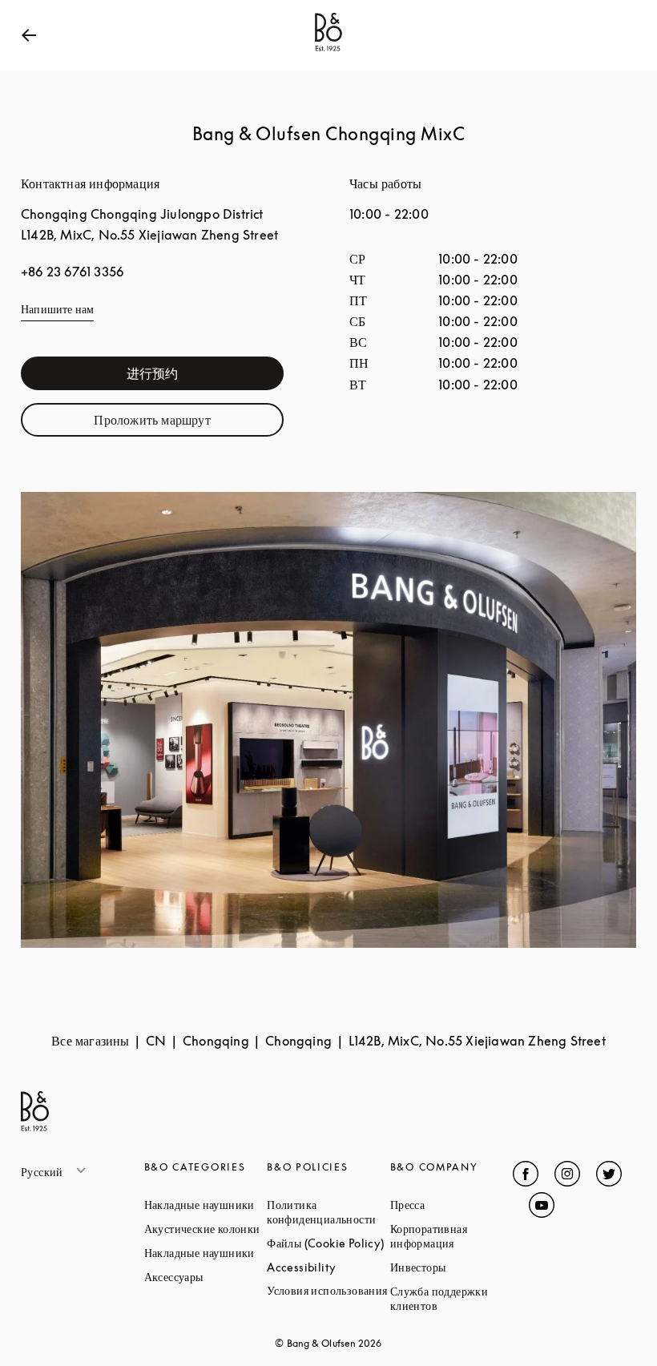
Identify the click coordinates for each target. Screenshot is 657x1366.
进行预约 (205, 377)
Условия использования (328, 1290)
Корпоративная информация (452, 1236)
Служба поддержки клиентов (452, 1298)
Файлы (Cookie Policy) (328, 1243)
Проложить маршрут (189, 423)
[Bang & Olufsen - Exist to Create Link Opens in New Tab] (328, 51)
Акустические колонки (206, 1228)
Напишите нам (57, 309)
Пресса (452, 1204)
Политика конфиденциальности (328, 1212)
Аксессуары (206, 1276)
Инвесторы (452, 1267)
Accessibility (328, 1267)
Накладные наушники (206, 1204)
